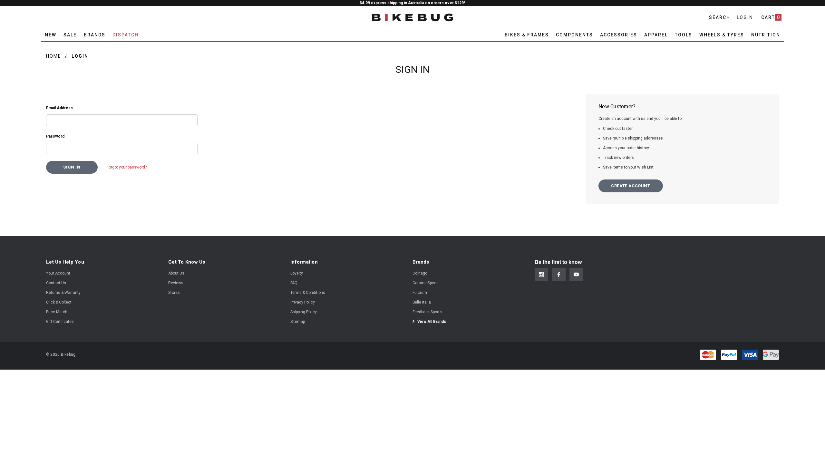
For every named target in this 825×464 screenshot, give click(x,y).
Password (55, 136)
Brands (94, 34)
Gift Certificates (60, 321)
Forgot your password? (127, 167)
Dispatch (125, 34)
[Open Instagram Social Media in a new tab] (541, 274)
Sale (70, 34)
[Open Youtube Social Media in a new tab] (576, 274)
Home (53, 56)
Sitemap (297, 321)
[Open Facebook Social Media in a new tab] (559, 274)
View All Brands (431, 321)
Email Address (59, 108)
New (50, 34)
